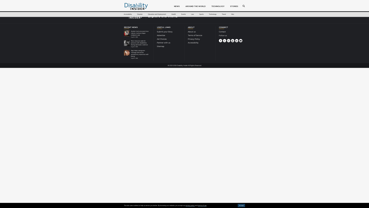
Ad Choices (162, 39)
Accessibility (128, 14)
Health (173, 14)
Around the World (195, 6)
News (177, 6)
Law (192, 14)
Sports (201, 14)
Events (183, 14)
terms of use (202, 205)
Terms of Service (195, 35)
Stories (234, 6)
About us (192, 32)
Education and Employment (157, 14)
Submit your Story (164, 32)
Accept (241, 205)
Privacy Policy (194, 39)
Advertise (161, 35)
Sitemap (160, 46)
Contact (222, 32)
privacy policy (190, 205)
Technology (212, 14)
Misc (232, 14)
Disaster (140, 14)
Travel (224, 14)
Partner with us (163, 43)
